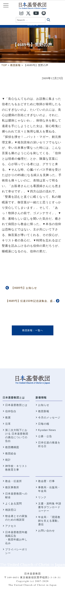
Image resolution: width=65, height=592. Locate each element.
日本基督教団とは (14, 397)
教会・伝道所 (13, 481)
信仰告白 (10, 411)
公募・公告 (45, 436)
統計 (8, 459)
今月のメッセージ (49, 417)
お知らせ (43, 404)
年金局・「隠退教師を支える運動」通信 (49, 521)
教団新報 (27, 330)
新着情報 (41, 397)
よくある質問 (13, 503)
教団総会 (10, 453)
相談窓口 (10, 509)
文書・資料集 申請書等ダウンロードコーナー (49, 507)
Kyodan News (47, 429)
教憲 (8, 417)
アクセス (10, 525)
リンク (42, 497)
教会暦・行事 (46, 481)
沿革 (8, 423)
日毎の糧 (43, 423)
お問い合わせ (46, 530)
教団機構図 (12, 447)
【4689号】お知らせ (24, 287)
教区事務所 (12, 487)
